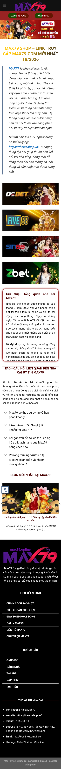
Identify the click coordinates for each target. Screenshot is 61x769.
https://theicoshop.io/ (24, 147)
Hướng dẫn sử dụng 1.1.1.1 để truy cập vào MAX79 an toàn (31, 518)
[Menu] (4, 6)
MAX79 (14, 68)
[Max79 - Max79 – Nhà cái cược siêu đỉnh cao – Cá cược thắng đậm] (30, 5)
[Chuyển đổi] (5, 413)
